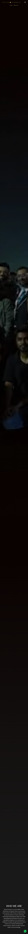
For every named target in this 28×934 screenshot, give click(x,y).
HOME (11, 5)
